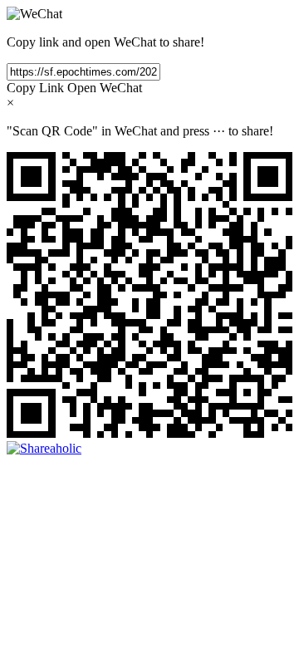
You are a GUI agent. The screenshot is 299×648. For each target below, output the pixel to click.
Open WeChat (104, 88)
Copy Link (35, 88)
